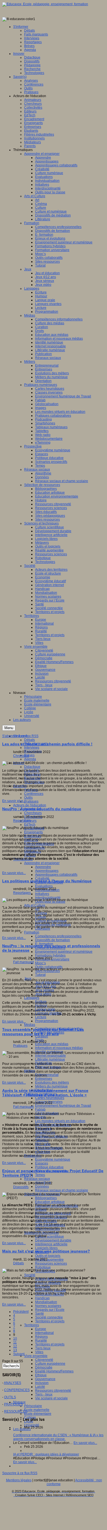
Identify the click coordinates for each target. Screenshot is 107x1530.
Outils (28, 798)
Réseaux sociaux (37, 1179)
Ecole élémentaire (37, 1414)
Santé (39, 1313)
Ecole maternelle (36, 1410)
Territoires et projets (49, 1321)
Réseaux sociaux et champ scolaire (61, 1190)
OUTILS (10, 1397)
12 (15, 1346)
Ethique (41, 1375)
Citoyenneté (44, 1360)
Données (42, 1186)
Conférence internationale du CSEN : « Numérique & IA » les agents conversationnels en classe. (58, 1437)
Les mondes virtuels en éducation (60, 1121)
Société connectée (49, 1317)
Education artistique (50, 1202)
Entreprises (43, 1079)
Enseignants (33, 832)
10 (15, 1339)
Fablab (40, 1109)
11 (15, 1342)
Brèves (29, 755)
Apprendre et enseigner (42, 863)
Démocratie (43, 1367)
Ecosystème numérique (52, 1159)
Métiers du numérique (51, 1086)
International (44, 1333)
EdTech (29, 824)
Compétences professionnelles (58, 936)
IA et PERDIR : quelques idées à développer (46, 1454)
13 (15, 1350)
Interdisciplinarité (48, 898)
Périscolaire (33, 1406)
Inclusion (42, 1383)
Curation (41, 1036)
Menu (8, 728)
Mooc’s (40, 963)
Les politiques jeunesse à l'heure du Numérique (47, 881)
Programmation (46, 1021)
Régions (41, 1337)
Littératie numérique (50, 1059)
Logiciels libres (46, 1248)
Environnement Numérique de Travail (63, 1106)
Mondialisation (46, 1302)
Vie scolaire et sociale (51, 1398)
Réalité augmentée (49, 1260)
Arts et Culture (34, 905)
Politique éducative (49, 1167)
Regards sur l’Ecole (49, 1310)
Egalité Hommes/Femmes (54, 1371)
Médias (29, 1025)
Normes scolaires (48, 1306)
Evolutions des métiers (52, 1082)
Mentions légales (19, 1480)
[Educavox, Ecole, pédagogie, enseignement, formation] (45, 4)
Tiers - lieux (43, 1394)
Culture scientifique (49, 1236)
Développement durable (53, 1240)
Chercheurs (33, 813)
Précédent (21, 1312)
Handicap (42, 1298)
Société (29, 1275)
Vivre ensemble (35, 1356)
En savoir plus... (14, 801)
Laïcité (40, 1387)
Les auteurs (22, 1429)
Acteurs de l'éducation (29, 805)
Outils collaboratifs (49, 967)
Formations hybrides (50, 955)
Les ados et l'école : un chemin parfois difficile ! (47, 744)
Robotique (43, 1267)
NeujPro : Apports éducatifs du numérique (41, 809)
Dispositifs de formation (52, 940)
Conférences (33, 794)
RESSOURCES (15, 1411)
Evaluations (44, 886)
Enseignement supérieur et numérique (63, 952)
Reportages (22, 821)
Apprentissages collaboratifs (56, 875)
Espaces (41, 1163)
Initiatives (42, 894)
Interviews (31, 747)
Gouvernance (45, 1379)
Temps (40, 1175)
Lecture (40, 1017)
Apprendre (43, 867)
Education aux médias (51, 1044)
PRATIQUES (13, 1404)
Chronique (21, 756)
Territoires (31, 1325)
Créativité (42, 878)
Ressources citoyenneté (53, 1390)
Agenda (30, 759)
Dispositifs (21, 1187)
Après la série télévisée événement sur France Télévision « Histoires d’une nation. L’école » (45, 1092)
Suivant (18, 1354)
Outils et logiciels (47, 1256)
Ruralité (41, 1340)
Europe (40, 1329)
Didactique (32, 767)
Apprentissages (46, 871)
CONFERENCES (17, 1390)
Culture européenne (50, 1364)
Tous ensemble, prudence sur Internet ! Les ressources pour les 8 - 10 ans (43, 1031)
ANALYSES (12, 1383)
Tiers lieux (42, 1348)
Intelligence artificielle (51, 1244)
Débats (29, 740)
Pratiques (31, 801)
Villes (39, 1352)
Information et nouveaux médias (59, 1048)
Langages (31, 998)
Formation (31, 932)
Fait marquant (23, 962)
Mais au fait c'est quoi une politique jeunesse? (46, 1251)
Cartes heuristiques (49, 1098)
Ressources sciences (51, 1263)
